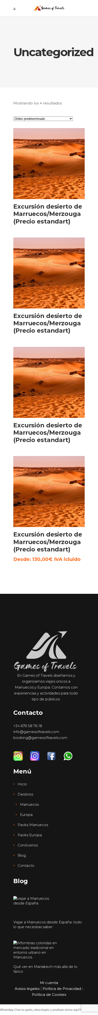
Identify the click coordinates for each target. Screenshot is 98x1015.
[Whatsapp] (71, 754)
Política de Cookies (49, 994)
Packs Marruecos (33, 825)
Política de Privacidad (62, 988)
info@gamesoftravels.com (36, 731)
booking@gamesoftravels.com (40, 737)
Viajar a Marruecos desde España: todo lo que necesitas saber (47, 924)
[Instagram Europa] (38, 754)
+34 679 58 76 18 (27, 726)
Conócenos (28, 845)
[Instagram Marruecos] (21, 754)
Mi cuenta (49, 982)
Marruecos (29, 804)
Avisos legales (27, 988)
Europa (26, 814)
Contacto (26, 865)
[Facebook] (55, 754)
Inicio (22, 784)
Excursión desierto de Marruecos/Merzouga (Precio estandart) (47, 214)
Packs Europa (30, 835)
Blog (22, 855)
